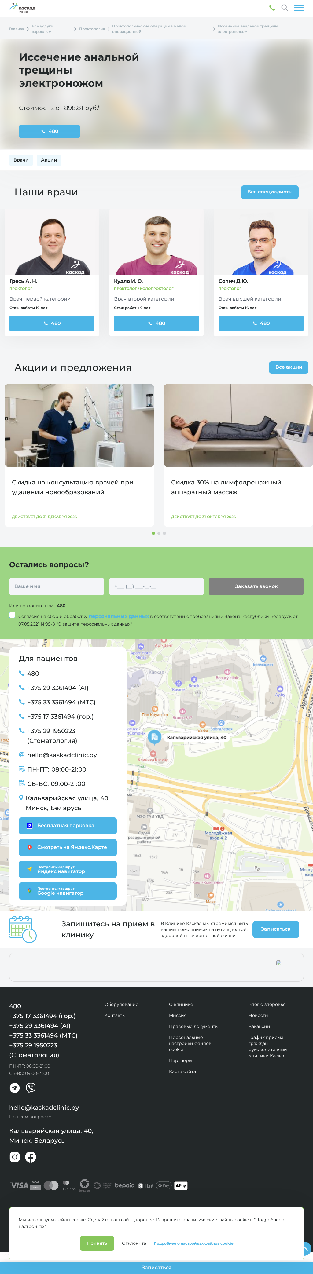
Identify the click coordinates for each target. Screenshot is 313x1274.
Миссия (177, 1015)
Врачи (21, 159)
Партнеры (180, 1060)
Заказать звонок (256, 586)
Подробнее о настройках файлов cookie (194, 1243)
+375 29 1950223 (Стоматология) (52, 736)
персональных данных (119, 616)
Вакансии (259, 1026)
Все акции (288, 367)
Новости (258, 1015)
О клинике (181, 1004)
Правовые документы (194, 1026)
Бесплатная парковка (65, 825)
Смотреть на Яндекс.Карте (72, 847)
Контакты (115, 1015)
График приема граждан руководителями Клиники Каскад (268, 1046)
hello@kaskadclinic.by (62, 755)
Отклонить (134, 1243)
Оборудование (121, 1004)
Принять (97, 1243)
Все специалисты (270, 191)
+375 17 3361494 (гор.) (60, 716)
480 (56, 323)
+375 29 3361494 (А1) (58, 687)
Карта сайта (182, 1071)
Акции (49, 159)
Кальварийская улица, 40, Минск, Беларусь (68, 803)
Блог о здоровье (267, 1004)
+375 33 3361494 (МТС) (61, 702)
